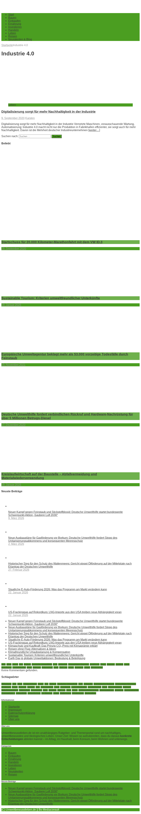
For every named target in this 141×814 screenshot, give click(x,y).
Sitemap (13, 716)
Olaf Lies (63, 667)
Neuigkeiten (36, 690)
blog (21, 664)
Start (11, 14)
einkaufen (62, 664)
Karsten (30, 118)
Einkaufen (14, 20)
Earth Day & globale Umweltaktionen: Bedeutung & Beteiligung (46, 658)
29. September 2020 (13, 248)
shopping (79, 667)
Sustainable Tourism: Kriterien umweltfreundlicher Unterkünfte (50, 298)
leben (29, 667)
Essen (103, 664)
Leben (12, 33)
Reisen (12, 36)
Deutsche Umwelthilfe (42, 664)
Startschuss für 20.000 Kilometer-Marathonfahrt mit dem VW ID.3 (51, 242)
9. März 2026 (16, 518)
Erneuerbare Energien (78, 664)
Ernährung (14, 23)
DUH (55, 664)
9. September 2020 (13, 118)
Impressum (15, 709)
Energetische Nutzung (104, 684)
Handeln (13, 30)
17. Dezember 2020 (13, 424)
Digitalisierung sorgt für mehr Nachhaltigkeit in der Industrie (48, 111)
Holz (38, 687)
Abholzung (6, 684)
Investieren (15, 26)
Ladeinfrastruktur (79, 687)
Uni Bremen (46, 693)
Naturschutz (47, 667)
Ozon (68, 690)
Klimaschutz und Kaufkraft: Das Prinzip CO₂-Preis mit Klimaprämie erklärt (52, 645)
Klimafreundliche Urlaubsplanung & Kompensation (39, 652)
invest (126, 664)
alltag (9, 664)
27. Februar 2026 (18, 569)
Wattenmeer (65, 693)
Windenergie (97, 667)
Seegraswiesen (106, 690)
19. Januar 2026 (11, 304)
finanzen (111, 664)
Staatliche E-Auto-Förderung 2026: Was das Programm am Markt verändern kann (57, 589)
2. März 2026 (16, 543)
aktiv (3, 664)
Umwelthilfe (21, 693)
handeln (119, 664)
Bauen (12, 17)
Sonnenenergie (131, 690)
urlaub (87, 667)
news (55, 667)
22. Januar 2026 (18, 592)
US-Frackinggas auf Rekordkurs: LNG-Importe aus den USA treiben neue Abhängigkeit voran (65, 612)
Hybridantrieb (47, 687)
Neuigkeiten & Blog (20, 39)
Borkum (27, 664)
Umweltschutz (34, 693)
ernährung (95, 664)
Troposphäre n (8, 693)
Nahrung (37, 667)
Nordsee (52, 690)
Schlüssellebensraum (88, 690)
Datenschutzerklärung (21, 712)
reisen (71, 667)
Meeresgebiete (115, 687)
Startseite (14, 706)
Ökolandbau (90, 693)
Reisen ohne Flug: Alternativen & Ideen (32, 648)
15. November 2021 (13, 364)
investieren (6, 667)
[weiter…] (94, 130)
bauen (15, 664)
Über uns (13, 719)
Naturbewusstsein (9, 690)
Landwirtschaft (19, 667)
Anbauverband (30, 684)
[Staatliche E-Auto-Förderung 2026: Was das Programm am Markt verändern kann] (22, 583)
